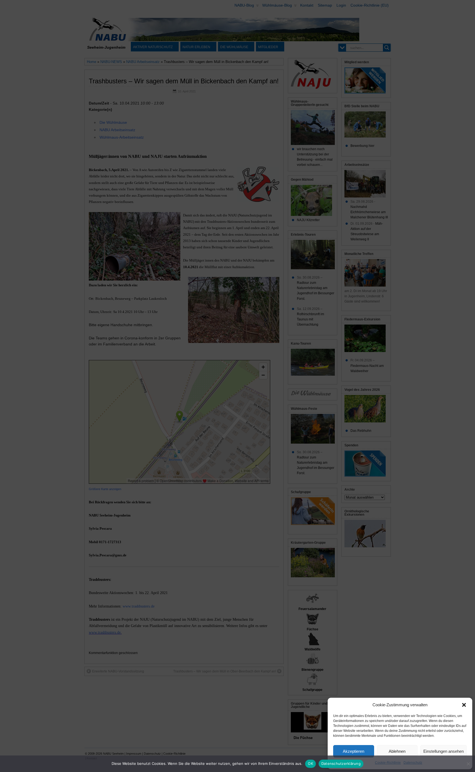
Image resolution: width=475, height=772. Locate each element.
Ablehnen (397, 751)
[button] (464, 705)
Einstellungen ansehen (443, 751)
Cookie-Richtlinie (388, 763)
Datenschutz (413, 763)
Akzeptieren (353, 751)
